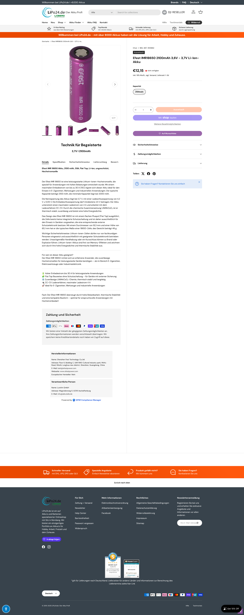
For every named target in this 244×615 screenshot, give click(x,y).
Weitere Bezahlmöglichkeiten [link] (167, 124)
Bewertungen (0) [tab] (119, 162)
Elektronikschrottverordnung (115, 503)
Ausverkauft (178, 109)
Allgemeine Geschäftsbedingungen (152, 503)
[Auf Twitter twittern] (143, 173)
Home (45, 22)
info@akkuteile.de (65, 394)
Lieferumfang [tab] (100, 162)
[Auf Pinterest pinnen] (154, 173)
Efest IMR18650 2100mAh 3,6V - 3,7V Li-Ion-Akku (67, 41)
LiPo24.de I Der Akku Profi (61, 606)
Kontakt (104, 22)
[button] (200, 12)
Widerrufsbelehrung (145, 513)
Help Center (80, 513)
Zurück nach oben (122, 483)
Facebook (106, 513)
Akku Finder (75, 22)
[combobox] (124, 12)
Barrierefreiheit (82, 518)
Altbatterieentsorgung (112, 508)
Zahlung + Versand (83, 503)
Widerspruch (81, 528)
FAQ (184, 2)
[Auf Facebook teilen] (148, 173)
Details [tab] (45, 162)
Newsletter (80, 508)
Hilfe (164, 22)
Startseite (45, 41)
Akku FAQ (92, 22)
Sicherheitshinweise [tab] (79, 162)
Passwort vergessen (84, 523)
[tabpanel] (81, 235)
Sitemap (140, 523)
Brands (174, 2)
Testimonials (176, 22)
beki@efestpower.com (67, 368)
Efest (135, 48)
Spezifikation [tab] (59, 162)
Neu (53, 22)
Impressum (141, 518)
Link (133, 583)
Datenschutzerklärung (146, 508)
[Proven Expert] (131, 569)
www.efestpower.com (69, 371)
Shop (60, 22)
